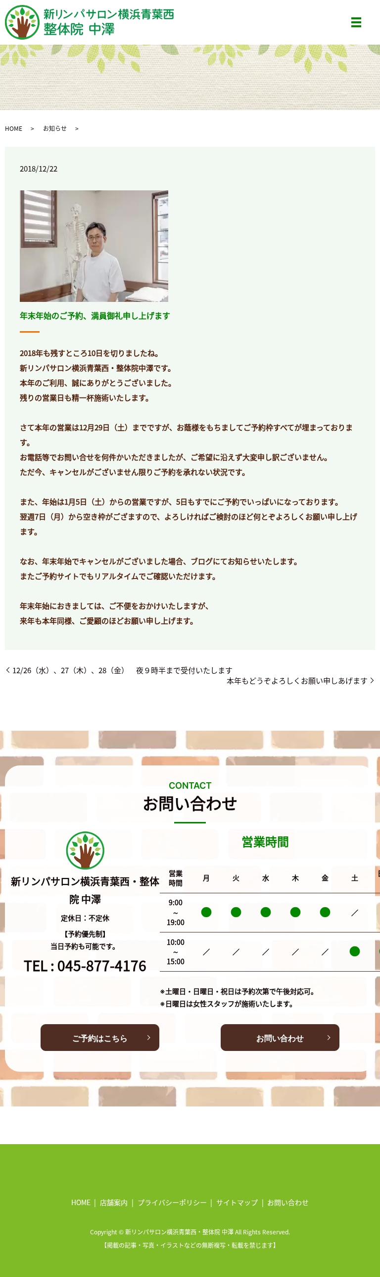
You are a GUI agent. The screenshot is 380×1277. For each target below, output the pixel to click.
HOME (13, 128)
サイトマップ (237, 1202)
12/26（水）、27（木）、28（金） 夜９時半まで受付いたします (122, 670)
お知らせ (55, 128)
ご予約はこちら (100, 1038)
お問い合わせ (280, 1038)
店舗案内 (114, 1202)
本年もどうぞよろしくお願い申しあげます (297, 680)
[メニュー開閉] (356, 22)
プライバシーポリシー (172, 1202)
